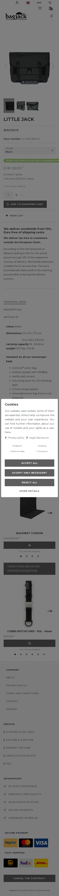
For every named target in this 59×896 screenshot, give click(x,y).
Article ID (11, 317)
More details (29, 491)
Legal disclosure (39, 437)
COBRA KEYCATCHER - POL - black (29, 631)
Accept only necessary (29, 472)
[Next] (53, 66)
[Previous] (6, 66)
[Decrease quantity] (22, 195)
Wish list (16, 215)
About (10, 677)
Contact (12, 701)
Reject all (29, 482)
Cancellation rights (21, 755)
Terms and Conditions (22, 693)
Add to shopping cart (27, 204)
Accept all (29, 463)
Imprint (11, 709)
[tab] (15, 302)
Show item (29, 545)
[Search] (50, 2)
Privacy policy (16, 685)
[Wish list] (40, 8)
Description (12, 309)
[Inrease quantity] (16, 195)
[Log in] (17, 2)
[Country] (28, 2)
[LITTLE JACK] (11, 106)
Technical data (15, 301)
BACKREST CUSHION (29, 533)
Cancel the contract (29, 878)
